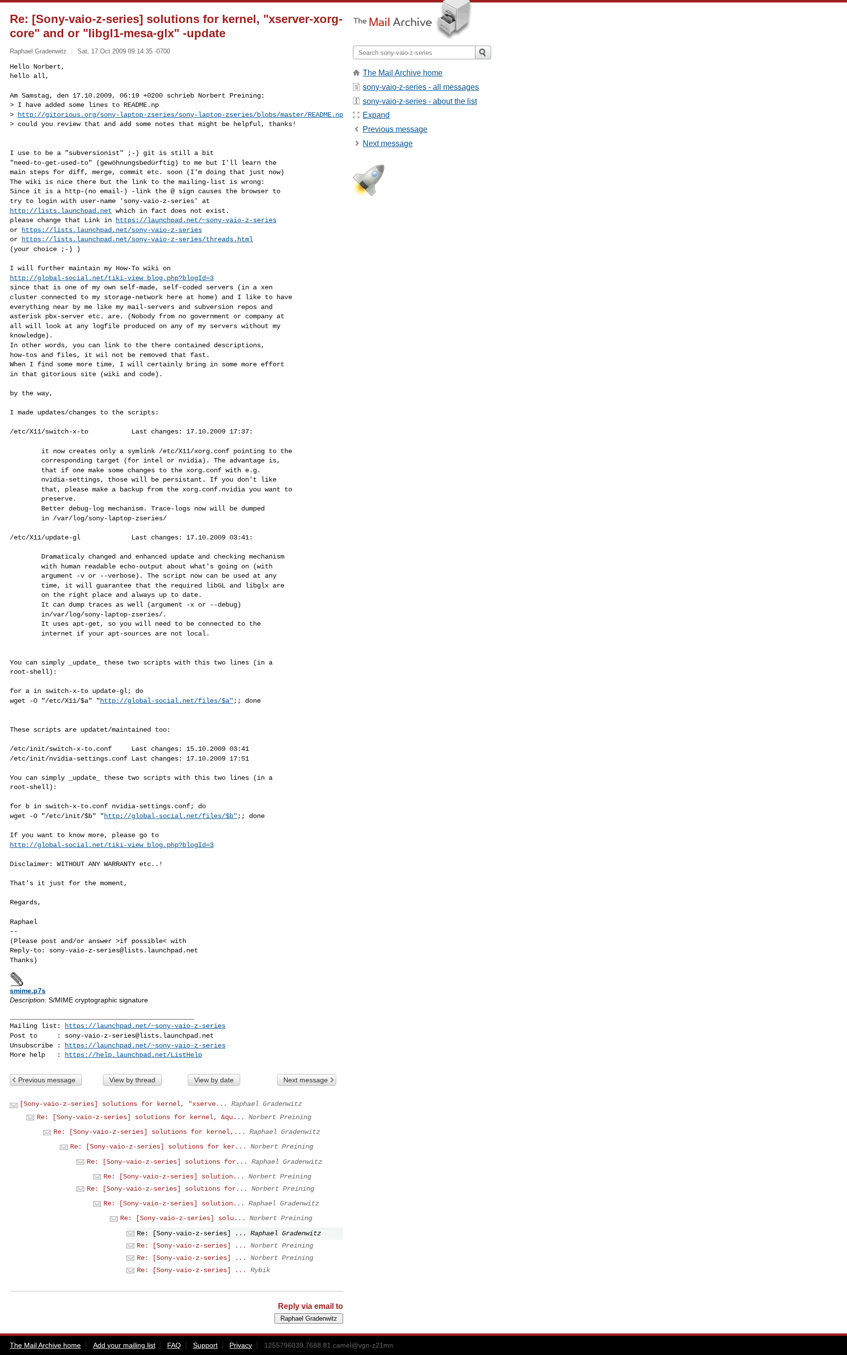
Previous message (46, 1080)
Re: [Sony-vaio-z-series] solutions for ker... (158, 1146)
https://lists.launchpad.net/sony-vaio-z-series (112, 230)
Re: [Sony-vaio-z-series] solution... (174, 1176)
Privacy (240, 1345)
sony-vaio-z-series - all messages (421, 87)
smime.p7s (28, 991)
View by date (214, 1080)
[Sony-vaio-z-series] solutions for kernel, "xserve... (123, 1104)
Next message (305, 1080)
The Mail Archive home (403, 73)
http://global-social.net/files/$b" (170, 816)
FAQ (174, 1345)
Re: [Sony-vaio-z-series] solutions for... (167, 1162)
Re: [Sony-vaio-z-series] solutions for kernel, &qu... (141, 1117)
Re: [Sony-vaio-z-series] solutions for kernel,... (149, 1132)
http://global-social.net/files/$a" (166, 701)
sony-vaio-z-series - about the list (420, 101)
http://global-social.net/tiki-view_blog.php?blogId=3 (112, 278)
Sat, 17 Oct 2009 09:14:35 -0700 (123, 51)
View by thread (132, 1080)
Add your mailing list (124, 1345)
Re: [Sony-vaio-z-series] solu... (183, 1218)
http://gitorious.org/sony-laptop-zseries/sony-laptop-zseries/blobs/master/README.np (180, 115)
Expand (376, 115)
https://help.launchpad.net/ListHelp (133, 1055)
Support (205, 1345)
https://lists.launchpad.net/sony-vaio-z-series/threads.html (137, 239)
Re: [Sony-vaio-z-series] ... (192, 1246)
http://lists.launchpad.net (61, 211)
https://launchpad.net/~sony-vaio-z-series (196, 220)
